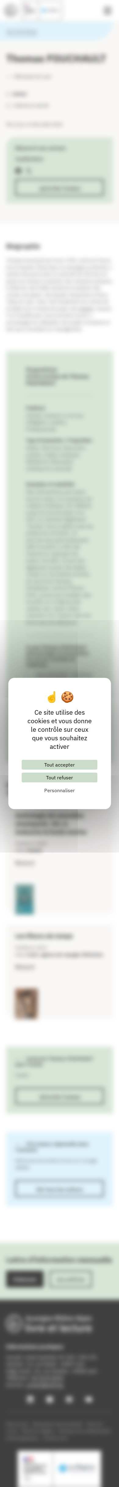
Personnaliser (59, 790)
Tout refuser (59, 777)
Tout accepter (59, 765)
